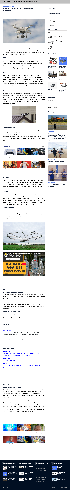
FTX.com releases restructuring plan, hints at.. (37, 170)
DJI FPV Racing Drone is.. (40, 479)
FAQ (49, 32)
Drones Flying (50, 102)
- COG (49, 17)
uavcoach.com (6, 351)
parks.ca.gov (6, 358)
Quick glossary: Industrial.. (40, 466)
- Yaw (49, 19)
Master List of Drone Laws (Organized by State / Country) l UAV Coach (22, 353)
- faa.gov (50, 47)
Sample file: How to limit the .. (41, 477)
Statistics (50, 37)
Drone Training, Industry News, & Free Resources (17, 355)
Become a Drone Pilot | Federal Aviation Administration (18, 377)
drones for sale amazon (52, 107)
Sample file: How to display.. (41, 468)
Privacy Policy (63, 487)
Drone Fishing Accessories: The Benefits (12, 473)
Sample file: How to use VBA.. (41, 472)
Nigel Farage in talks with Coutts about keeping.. (37, 432)
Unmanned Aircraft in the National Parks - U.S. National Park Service (22, 370)
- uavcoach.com (51, 43)
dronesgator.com (7, 336)
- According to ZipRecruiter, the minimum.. (56, 38)
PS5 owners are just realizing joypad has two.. (10, 156)
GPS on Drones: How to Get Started (12, 467)
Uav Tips (6, 1)
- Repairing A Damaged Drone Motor (55, 49)
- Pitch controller (51, 21)
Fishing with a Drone (56, 161)
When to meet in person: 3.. (41, 475)
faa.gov (5, 372)
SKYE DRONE (14, 1)
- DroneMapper (51, 25)
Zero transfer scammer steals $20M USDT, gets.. (23, 156)
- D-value (50, 22)
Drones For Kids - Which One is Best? (12, 479)
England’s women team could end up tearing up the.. (37, 157)
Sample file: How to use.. (40, 483)
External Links (50, 42)
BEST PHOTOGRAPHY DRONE (32, 1)
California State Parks (10, 360)
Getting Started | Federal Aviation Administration (17, 375)
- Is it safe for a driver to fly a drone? (55, 36)
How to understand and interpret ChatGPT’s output (10, 432)
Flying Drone (50, 103)
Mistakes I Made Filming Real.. (41, 470)
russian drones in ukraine (52, 105)
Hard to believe (18, 279)
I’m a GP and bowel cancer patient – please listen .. (10, 444)
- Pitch (49, 20)
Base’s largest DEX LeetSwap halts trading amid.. (37, 445)
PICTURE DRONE (21, 1)
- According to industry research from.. (55, 40)
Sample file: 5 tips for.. (40, 481)
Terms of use (55, 487)
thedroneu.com (7, 330)
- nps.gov (50, 46)
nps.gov (5, 363)
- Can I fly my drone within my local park (55, 35)
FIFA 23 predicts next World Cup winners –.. (23, 169)
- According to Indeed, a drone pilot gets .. (56, 41)
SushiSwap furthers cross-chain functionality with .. (10, 169)
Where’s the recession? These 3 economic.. (23, 432)
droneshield (50, 100)
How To (49, 48)
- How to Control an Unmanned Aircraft (55, 16)
